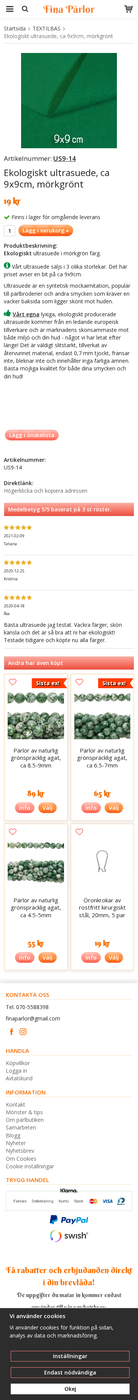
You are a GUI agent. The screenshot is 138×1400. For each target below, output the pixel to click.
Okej (70, 1388)
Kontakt (15, 1104)
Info (24, 807)
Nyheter (16, 1143)
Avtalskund (19, 1078)
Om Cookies (21, 1158)
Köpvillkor (18, 1063)
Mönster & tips (24, 1112)
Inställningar (70, 1356)
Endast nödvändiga (70, 1372)
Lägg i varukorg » (46, 230)
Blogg (13, 1135)
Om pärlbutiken (25, 1119)
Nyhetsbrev (20, 1150)
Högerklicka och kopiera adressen (45, 490)
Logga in (16, 1070)
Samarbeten (21, 1127)
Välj (48, 807)
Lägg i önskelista (31, 435)
